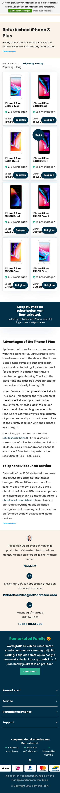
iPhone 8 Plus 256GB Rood (13, 215)
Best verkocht (10, 63)
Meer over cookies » (43, 11)
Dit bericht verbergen (20, 11)
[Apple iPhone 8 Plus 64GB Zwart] (44, 141)
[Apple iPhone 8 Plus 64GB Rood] (44, 86)
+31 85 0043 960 (30, 624)
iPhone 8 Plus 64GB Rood (41, 104)
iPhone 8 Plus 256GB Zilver (41, 270)
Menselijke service (48, 752)
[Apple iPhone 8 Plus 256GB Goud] (16, 252)
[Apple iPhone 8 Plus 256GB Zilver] (44, 252)
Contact (30, 566)
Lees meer (9, 51)
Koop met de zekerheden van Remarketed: (30, 741)
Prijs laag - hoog (32, 63)
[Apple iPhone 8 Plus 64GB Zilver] (16, 86)
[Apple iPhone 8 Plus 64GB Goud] (16, 141)
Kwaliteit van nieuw (12, 749)
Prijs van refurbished (30, 749)
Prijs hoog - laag (11, 67)
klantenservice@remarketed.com (30, 595)
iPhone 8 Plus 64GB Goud (13, 160)
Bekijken (21, 120)
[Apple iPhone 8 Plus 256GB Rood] (16, 196)
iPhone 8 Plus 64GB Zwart (41, 160)
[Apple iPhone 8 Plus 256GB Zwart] (44, 196)
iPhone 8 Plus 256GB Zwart (41, 215)
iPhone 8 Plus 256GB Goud (13, 270)
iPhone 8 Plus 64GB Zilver (13, 104)
